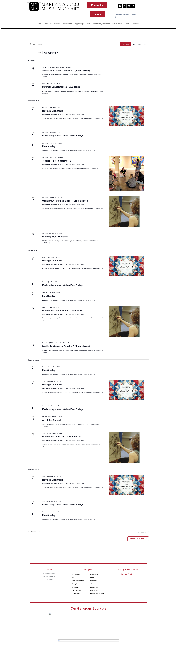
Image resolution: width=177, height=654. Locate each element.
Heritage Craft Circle (52, 110)
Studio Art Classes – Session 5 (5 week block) (66, 346)
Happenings (79, 24)
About (126, 24)
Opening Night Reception (55, 236)
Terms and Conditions (78, 580)
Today (39, 52)
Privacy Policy (76, 584)
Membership (67, 24)
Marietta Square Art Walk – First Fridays (62, 135)
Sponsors (135, 24)
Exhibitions (55, 24)
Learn (88, 24)
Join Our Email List (128, 574)
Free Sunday (48, 146)
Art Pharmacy (76, 574)
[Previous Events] (29, 52)
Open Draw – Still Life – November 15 (61, 436)
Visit (46, 24)
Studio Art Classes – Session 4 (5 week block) (66, 70)
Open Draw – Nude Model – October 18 (62, 310)
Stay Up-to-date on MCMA (128, 570)
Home (40, 24)
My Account (75, 587)
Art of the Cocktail (51, 419)
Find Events (125, 44)
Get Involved (117, 24)
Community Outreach (101, 24)
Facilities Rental (76, 590)
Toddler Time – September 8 (56, 160)
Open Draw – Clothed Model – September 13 (65, 200)
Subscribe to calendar (137, 538)
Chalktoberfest (76, 593)
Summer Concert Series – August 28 (61, 86)
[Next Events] (33, 52)
